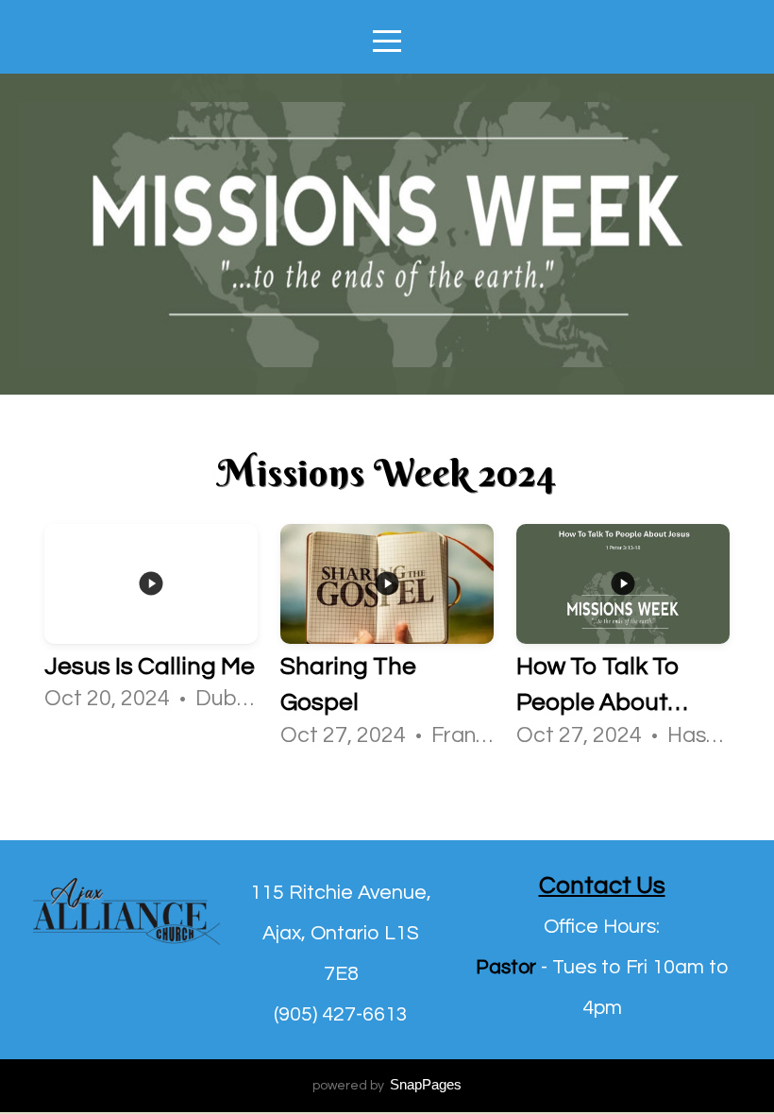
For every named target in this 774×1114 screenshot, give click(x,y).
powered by (387, 1085)
